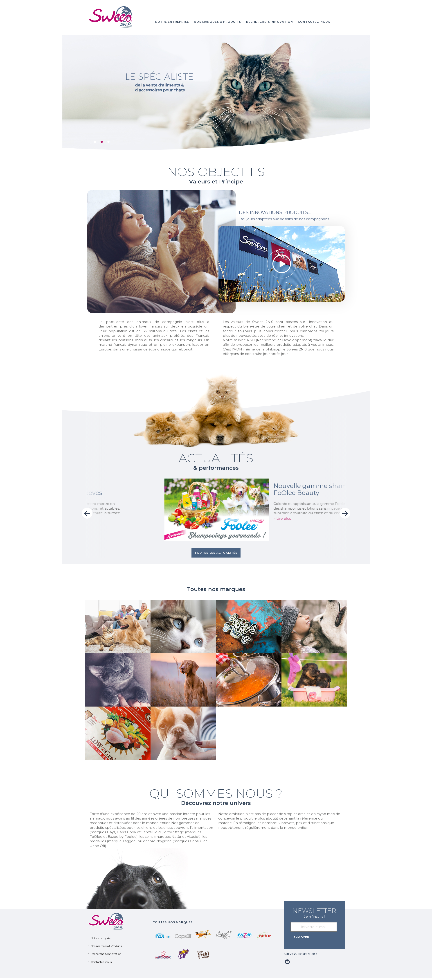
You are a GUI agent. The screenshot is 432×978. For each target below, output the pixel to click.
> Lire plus (227, 518)
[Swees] (117, 16)
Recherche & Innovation (269, 21)
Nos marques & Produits (217, 21)
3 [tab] (107, 141)
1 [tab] (94, 141)
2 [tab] (100, 141)
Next (345, 513)
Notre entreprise (172, 21)
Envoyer (301, 937)
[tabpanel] (216, 93)
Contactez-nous (314, 21)
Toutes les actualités (215, 552)
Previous (87, 513)
